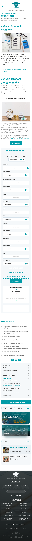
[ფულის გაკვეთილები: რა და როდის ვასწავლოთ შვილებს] (5, 449)
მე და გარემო (6, 395)
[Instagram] (17, 495)
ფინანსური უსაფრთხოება (8, 512)
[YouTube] (20, 495)
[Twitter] (16, 360)
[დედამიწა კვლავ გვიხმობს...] (5, 459)
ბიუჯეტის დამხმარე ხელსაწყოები (13, 385)
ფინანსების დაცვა (8, 373)
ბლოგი (16, 485)
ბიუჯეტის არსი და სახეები (11, 380)
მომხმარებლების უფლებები (23, 512)
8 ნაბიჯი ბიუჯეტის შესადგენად (12, 383)
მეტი (28, 408)
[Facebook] (12, 360)
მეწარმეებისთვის (8, 515)
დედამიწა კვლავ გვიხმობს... (19, 456)
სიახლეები (17, 488)
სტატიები (25, 488)
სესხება (4, 367)
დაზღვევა (23, 508)
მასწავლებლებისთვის (24, 515)
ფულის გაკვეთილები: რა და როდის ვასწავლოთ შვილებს (19, 448)
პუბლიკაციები (7, 485)
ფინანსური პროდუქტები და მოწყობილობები (10, 389)
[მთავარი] (1, 18)
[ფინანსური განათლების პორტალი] (16, 5)
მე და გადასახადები (8, 375)
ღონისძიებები (6, 488)
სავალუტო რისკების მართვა (11, 393)
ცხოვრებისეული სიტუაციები (8, 519)
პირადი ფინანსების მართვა (11, 18)
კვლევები (24, 485)
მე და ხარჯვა (6, 365)
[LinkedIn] (19, 360)
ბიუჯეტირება (6, 378)
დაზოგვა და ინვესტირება (23, 504)
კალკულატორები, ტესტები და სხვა (23, 519)
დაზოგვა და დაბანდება (9, 370)
